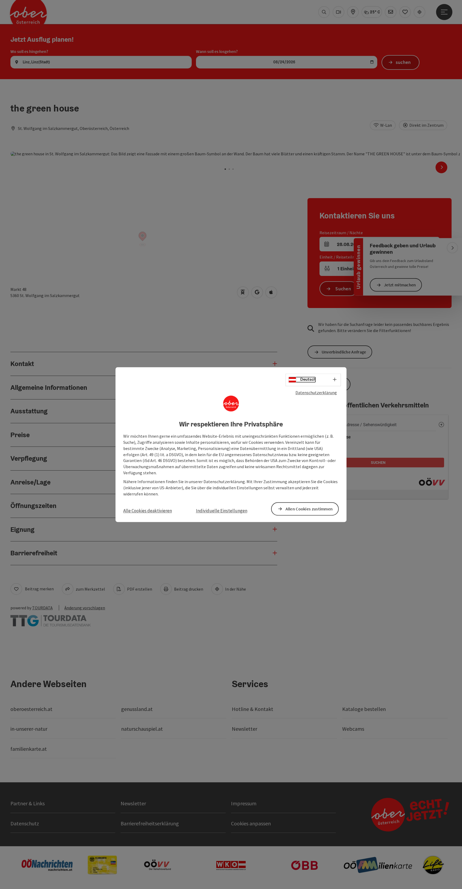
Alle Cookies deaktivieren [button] (147, 511)
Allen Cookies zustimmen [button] (309, 508)
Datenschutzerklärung (316, 392)
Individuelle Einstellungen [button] (221, 511)
